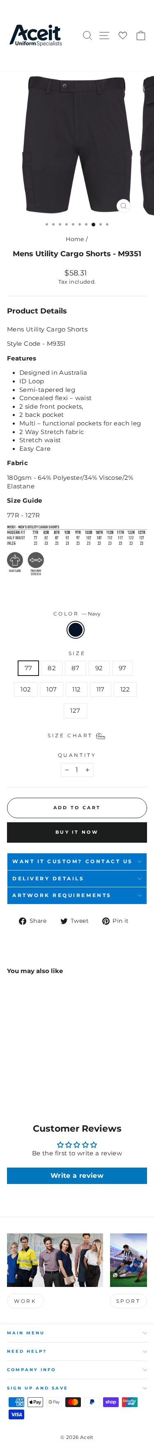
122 (125, 689)
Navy (75, 630)
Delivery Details (48, 879)
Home (75, 239)
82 (52, 668)
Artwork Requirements (62, 895)
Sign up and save (37, 1388)
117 (101, 689)
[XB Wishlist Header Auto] (123, 36)
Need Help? (27, 1351)
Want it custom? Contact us (72, 861)
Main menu (26, 1333)
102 (26, 689)
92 (99, 668)
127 (75, 710)
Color (77, 614)
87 (75, 668)
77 (28, 668)
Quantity (77, 755)
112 (76, 689)
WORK (25, 1301)
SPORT (128, 1301)
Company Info (31, 1369)
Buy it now (77, 832)
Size (77, 653)
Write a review (77, 1175)
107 (51, 689)
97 (122, 668)
